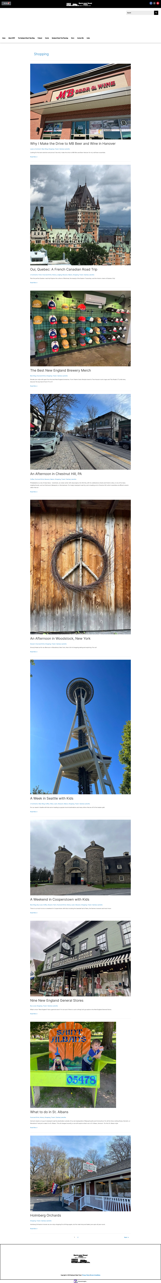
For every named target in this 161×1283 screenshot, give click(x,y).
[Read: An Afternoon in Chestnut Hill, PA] (80, 432)
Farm (40, 275)
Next (126, 1237)
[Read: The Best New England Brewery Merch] (80, 328)
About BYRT (11, 38)
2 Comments (34, 275)
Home (3, 38)
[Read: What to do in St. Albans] (73, 1064)
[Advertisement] (61, 21)
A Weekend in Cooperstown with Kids (59, 899)
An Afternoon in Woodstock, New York (60, 638)
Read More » (34, 157)
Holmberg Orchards (45, 1215)
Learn (55, 804)
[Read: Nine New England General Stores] (80, 958)
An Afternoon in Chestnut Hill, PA (56, 474)
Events (47, 38)
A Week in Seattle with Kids (51, 798)
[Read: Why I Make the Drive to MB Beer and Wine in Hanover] (80, 101)
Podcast (40, 38)
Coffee (32, 479)
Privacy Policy (85, 1275)
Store (72, 38)
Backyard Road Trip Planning (60, 38)
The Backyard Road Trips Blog (26, 38)
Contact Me (80, 38)
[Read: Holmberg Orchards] (80, 1173)
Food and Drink (47, 275)
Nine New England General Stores (56, 1000)
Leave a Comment (35, 149)
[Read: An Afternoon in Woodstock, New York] (80, 567)
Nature (70, 275)
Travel (57, 149)
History (54, 275)
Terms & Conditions (95, 1275)
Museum (65, 275)
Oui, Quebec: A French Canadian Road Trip (63, 269)
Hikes (51, 804)
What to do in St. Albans (49, 1112)
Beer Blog (45, 149)
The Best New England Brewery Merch (60, 370)
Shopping (51, 149)
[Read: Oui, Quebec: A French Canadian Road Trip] (80, 215)
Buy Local (39, 905)
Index (88, 38)
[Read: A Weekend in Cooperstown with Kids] (80, 857)
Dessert (32, 644)
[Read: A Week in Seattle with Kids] (80, 727)
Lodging (59, 275)
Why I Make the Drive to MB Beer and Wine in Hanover (73, 143)
